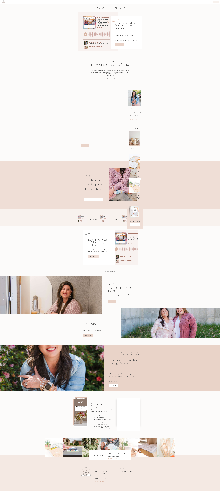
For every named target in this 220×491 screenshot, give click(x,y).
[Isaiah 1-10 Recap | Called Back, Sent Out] (82, 218)
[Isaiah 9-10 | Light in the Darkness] (104, 218)
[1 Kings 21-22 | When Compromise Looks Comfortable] (98, 31)
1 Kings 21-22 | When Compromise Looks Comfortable (125, 25)
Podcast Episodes (91, 216)
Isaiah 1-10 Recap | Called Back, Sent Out (93, 220)
